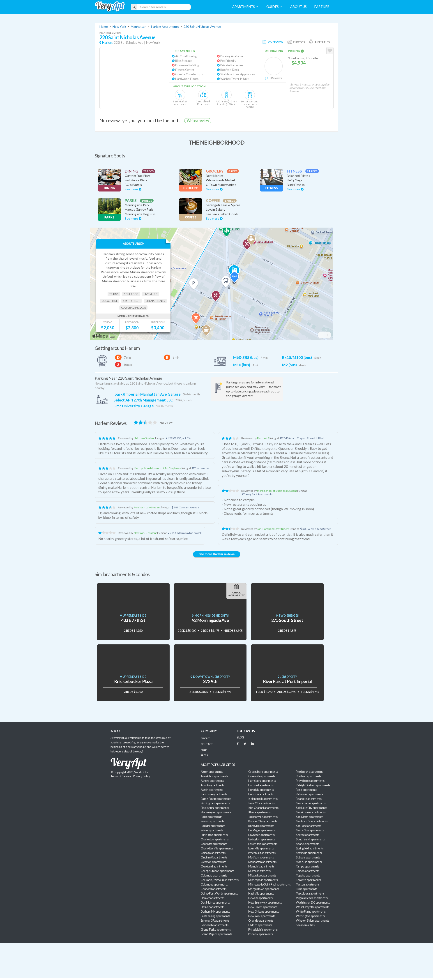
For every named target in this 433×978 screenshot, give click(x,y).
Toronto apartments (308, 880)
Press (204, 755)
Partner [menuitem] (321, 7)
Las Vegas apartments (261, 830)
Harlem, (107, 42)
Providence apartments (310, 780)
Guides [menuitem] (272, 7)
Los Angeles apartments (262, 844)
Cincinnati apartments (214, 857)
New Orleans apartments (263, 911)
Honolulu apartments (261, 789)
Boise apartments (211, 817)
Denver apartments (212, 898)
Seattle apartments (307, 835)
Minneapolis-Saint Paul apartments (269, 884)
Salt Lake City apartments (311, 808)
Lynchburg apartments (261, 853)
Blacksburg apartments (215, 808)
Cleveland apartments (214, 866)
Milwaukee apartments (262, 875)
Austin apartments (212, 789)
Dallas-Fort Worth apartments (219, 893)
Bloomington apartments (216, 812)
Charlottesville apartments (217, 848)
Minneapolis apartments (263, 880)
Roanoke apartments (308, 798)
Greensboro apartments (263, 771)
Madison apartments (261, 857)
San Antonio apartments (310, 812)
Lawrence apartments (261, 835)
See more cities (305, 925)
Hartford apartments (261, 785)
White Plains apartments (311, 911)
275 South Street (287, 620)
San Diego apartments (309, 817)
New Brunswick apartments (265, 902)
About (205, 738)
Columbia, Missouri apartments (220, 880)
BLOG (240, 737)
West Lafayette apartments (312, 907)
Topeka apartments (308, 875)
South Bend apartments (310, 839)
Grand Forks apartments (215, 929)
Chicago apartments (213, 853)
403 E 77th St (133, 620)
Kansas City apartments (262, 821)
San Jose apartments (308, 826)
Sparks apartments (307, 844)
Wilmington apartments (310, 916)
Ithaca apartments (259, 812)
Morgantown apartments (263, 889)
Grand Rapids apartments (216, 934)
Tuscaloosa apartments (310, 893)
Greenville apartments (261, 776)
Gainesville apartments (214, 925)
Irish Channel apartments (263, 808)
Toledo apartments (307, 871)
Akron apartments (212, 771)
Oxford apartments (260, 925)
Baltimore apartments (214, 794)
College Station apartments (217, 871)
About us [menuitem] (298, 7)
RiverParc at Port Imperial (287, 681)
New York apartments (261, 916)
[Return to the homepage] (110, 7)
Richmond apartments (309, 794)
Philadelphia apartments (263, 929)
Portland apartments (308, 776)
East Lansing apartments (215, 916)
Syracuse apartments (309, 862)
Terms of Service (121, 776)
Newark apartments (260, 898)
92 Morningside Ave (210, 620)
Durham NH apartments (215, 911)
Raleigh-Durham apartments (313, 785)
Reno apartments (306, 789)
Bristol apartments (212, 830)
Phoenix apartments (260, 934)
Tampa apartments (307, 866)
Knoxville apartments (261, 826)
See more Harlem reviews (217, 554)
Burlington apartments (214, 835)
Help (204, 749)
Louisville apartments (261, 848)
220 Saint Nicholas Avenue (202, 26)
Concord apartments (213, 889)
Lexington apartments (261, 839)
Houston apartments (260, 794)
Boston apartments (212, 821)
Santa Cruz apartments (310, 830)
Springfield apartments (309, 848)
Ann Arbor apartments (214, 776)
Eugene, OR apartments (215, 920)
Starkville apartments (309, 853)
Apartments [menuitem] (244, 7)
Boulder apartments (213, 826)
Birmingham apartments (215, 803)
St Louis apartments (308, 857)
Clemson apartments (213, 862)
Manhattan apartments (262, 862)
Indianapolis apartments (263, 798)
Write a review (198, 120)
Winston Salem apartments (312, 920)
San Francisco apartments (311, 821)
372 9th (210, 681)
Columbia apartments (214, 875)
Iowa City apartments (261, 803)
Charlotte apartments (214, 844)
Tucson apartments (308, 884)
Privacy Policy (141, 776)
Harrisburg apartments (262, 780)
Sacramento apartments (311, 803)
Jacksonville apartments (263, 817)
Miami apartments (259, 871)
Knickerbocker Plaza (133, 681)
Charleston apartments (215, 839)
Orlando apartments (260, 920)
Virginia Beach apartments (312, 898)
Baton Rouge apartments (216, 798)
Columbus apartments (214, 884)
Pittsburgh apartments (309, 771)
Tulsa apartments (306, 889)
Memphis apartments (261, 866)
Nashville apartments (261, 893)
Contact (206, 744)
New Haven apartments (262, 907)
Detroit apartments (212, 907)
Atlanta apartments (212, 785)
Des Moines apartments (215, 902)
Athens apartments (212, 780)
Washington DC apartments (313, 902)
